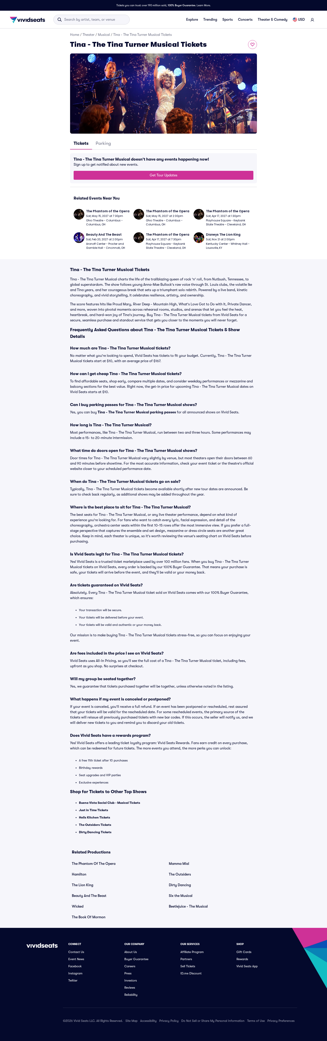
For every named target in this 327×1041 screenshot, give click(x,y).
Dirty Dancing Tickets (95, 832)
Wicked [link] (77, 906)
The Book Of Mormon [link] (88, 917)
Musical (104, 35)
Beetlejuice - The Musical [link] (188, 906)
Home (74, 35)
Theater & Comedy (272, 20)
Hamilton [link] (79, 874)
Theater (89, 35)
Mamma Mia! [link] (179, 864)
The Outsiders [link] (180, 874)
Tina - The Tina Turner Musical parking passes (137, 412)
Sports (227, 20)
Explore (192, 20)
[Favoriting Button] (252, 44)
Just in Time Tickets (93, 810)
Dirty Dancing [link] (180, 885)
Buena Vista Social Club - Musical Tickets (109, 802)
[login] (312, 20)
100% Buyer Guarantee (181, 5)
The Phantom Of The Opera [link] (93, 864)
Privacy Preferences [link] (281, 1021)
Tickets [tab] (81, 143)
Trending (210, 20)
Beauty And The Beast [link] (89, 896)
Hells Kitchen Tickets (94, 817)
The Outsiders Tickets (95, 825)
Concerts (245, 20)
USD (301, 20)
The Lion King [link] (82, 885)
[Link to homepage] (29, 19)
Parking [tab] (103, 143)
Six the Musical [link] (180, 896)
